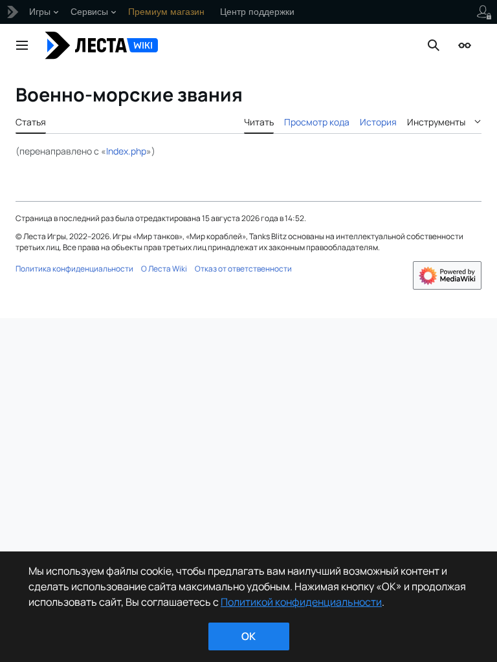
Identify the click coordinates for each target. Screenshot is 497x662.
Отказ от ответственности (243, 268)
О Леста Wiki (164, 268)
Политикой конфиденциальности (301, 602)
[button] (22, 45)
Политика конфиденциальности (74, 268)
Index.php (126, 151)
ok (248, 636)
